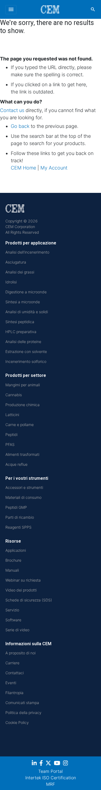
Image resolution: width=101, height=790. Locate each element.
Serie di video (17, 629)
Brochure (13, 560)
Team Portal (50, 771)
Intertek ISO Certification (50, 777)
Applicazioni (15, 550)
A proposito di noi (20, 653)
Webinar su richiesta (23, 580)
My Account (53, 168)
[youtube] (58, 764)
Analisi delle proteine (23, 341)
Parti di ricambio (19, 517)
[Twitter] (49, 764)
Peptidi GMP (16, 507)
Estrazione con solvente (26, 351)
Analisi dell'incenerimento (27, 252)
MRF (50, 784)
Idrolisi (11, 282)
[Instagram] (66, 764)
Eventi (10, 682)
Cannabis (13, 394)
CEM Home (23, 168)
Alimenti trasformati (22, 454)
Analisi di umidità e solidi (26, 311)
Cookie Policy (17, 722)
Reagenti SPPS (18, 527)
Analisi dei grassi (19, 272)
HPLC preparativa (20, 331)
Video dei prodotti (21, 590)
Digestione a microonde (26, 292)
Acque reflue (16, 464)
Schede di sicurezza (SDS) (28, 600)
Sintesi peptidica (19, 321)
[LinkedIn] (35, 764)
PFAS (10, 444)
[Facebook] (41, 764)
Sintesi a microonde (22, 302)
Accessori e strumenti (24, 487)
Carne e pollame (19, 424)
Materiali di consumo (23, 497)
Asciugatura (15, 262)
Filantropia (14, 692)
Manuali (12, 570)
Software (13, 620)
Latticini (12, 414)
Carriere (12, 663)
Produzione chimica (22, 404)
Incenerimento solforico (25, 361)
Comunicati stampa (22, 702)
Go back (20, 126)
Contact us (12, 110)
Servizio (12, 610)
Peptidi (11, 434)
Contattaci (14, 672)
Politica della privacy (23, 712)
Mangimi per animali (22, 385)
